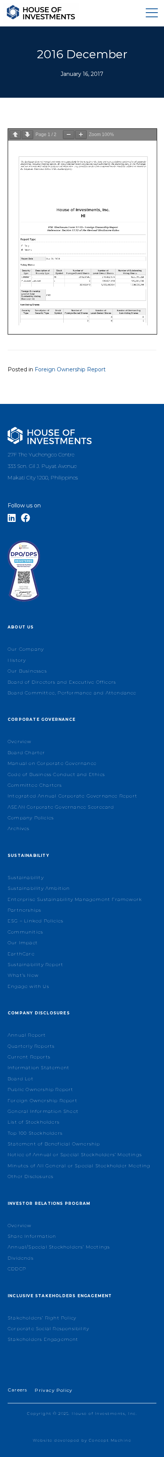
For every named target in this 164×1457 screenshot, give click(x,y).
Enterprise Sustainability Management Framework (75, 899)
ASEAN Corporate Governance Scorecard (61, 807)
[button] (150, 13)
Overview (20, 741)
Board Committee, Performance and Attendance (72, 693)
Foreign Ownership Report (70, 369)
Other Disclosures (30, 1176)
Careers (17, 1390)
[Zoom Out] (68, 134)
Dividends (21, 1258)
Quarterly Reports (31, 1046)
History (17, 660)
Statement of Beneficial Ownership (54, 1144)
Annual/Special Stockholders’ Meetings (59, 1247)
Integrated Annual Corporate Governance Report (72, 796)
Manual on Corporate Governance (52, 763)
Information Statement (38, 1067)
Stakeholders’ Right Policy (42, 1318)
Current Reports (29, 1057)
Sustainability (26, 877)
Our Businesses (27, 671)
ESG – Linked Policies (35, 921)
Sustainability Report (35, 964)
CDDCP (17, 1269)
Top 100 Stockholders (35, 1133)
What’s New (23, 975)
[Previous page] (15, 134)
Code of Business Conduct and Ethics (56, 774)
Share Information (32, 1236)
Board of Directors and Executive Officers (62, 682)
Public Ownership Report (41, 1089)
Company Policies (31, 817)
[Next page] (27, 134)
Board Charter (26, 752)
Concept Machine (110, 1440)
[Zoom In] (81, 134)
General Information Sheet (43, 1111)
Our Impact (23, 942)
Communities (25, 932)
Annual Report (27, 1035)
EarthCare (21, 954)
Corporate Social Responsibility (48, 1328)
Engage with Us (28, 986)
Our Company (26, 649)
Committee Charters (35, 785)
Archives (19, 828)
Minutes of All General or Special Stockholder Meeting (79, 1165)
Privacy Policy (53, 1390)
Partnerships (24, 910)
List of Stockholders (33, 1122)
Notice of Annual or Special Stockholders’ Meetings (75, 1154)
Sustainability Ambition (39, 888)
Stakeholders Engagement (43, 1339)
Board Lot (21, 1078)
